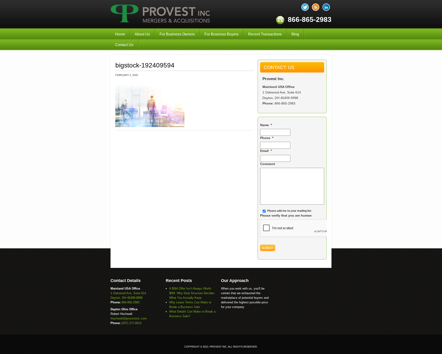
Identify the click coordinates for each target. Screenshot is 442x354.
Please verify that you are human (286, 215)
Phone (266, 138)
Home (120, 34)
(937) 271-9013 (131, 323)
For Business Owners (177, 34)
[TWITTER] (305, 7)
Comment (267, 164)
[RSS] (315, 7)
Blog (295, 34)
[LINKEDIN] (326, 7)
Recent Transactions (265, 34)
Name (266, 125)
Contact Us (124, 45)
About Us (142, 34)
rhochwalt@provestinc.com (128, 318)
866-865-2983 (285, 103)
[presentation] (295, 228)
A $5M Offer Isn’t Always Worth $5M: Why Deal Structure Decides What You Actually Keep (192, 293)
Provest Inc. (160, 14)
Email (266, 151)
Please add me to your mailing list (289, 210)
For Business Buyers (221, 34)
